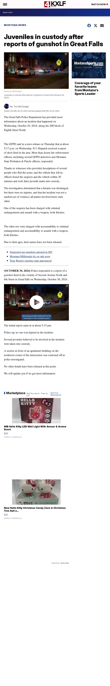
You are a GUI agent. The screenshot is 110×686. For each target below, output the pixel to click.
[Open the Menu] (4, 4)
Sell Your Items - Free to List (37, 395)
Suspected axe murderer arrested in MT (31, 252)
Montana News (15, 25)
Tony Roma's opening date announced (31, 260)
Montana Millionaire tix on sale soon (30, 256)
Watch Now (98, 4)
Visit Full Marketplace (55, 394)
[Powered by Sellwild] (64, 563)
